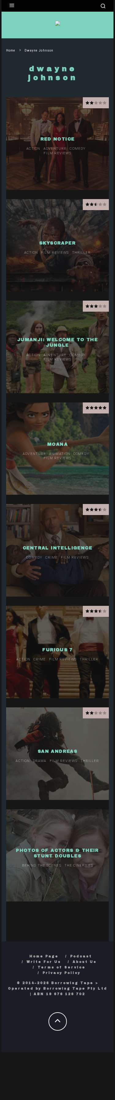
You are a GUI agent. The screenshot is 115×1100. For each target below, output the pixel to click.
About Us (85, 961)
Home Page (44, 956)
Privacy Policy (62, 973)
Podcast (81, 956)
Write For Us (44, 961)
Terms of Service (62, 967)
